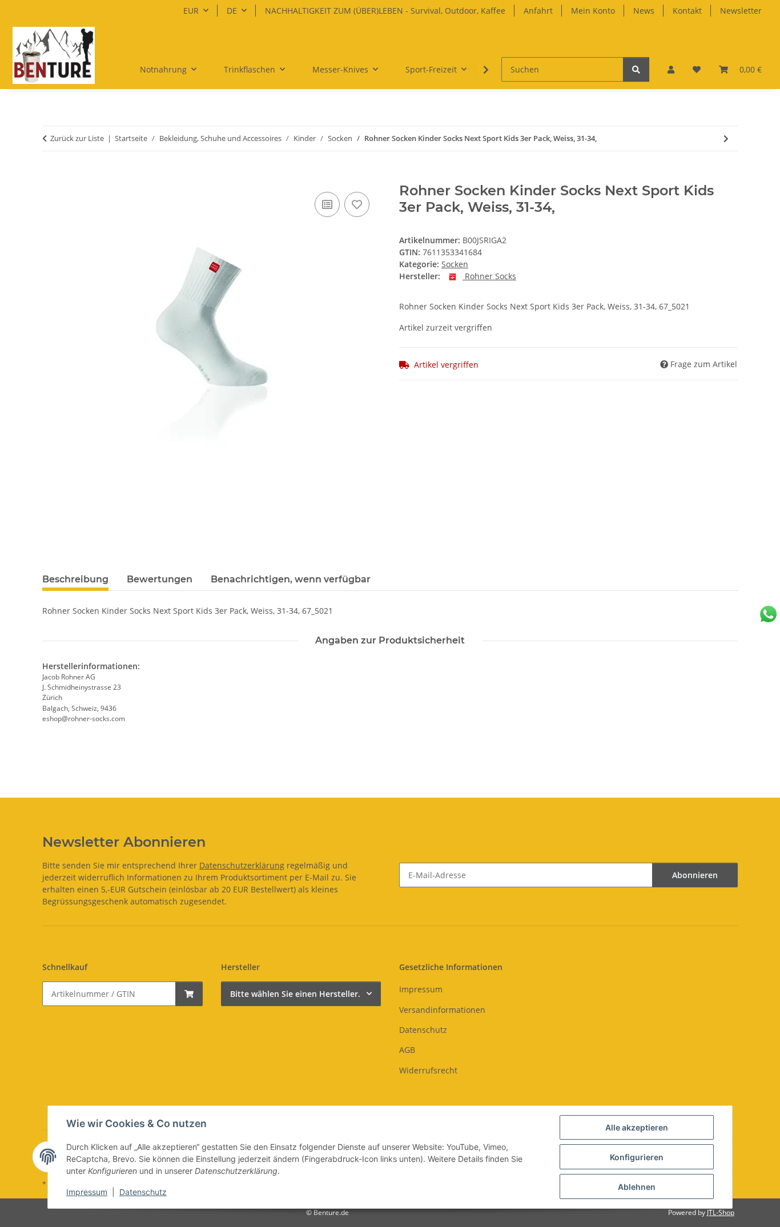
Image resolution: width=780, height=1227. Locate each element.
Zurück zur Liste (77, 138)
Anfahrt (538, 10)
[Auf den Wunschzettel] (356, 204)
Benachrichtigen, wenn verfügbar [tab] (291, 579)
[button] (670, 69)
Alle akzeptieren (636, 1127)
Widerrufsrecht (428, 1070)
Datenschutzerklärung (241, 865)
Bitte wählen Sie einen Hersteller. (295, 993)
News (643, 10)
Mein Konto (593, 10)
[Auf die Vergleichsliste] (327, 204)
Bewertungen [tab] (159, 579)
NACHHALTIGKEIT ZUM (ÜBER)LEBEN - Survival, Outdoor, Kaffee (385, 10)
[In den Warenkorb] (51, 176)
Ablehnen (637, 1187)
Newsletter (741, 10)
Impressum (86, 1192)
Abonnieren (695, 875)
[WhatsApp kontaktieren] (768, 614)
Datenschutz (143, 1192)
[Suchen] (636, 69)
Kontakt (687, 10)
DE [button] (232, 10)
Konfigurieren (637, 1157)
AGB (407, 1049)
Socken (454, 264)
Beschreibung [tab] (75, 579)
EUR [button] (191, 10)
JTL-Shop (720, 1212)
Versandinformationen (442, 1009)
